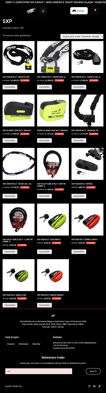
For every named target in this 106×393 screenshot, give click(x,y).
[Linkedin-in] (94, 386)
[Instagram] (89, 386)
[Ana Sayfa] (30, 11)
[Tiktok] (99, 386)
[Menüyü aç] (43, 11)
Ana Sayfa (7, 28)
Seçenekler (10, 87)
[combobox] (79, 10)
